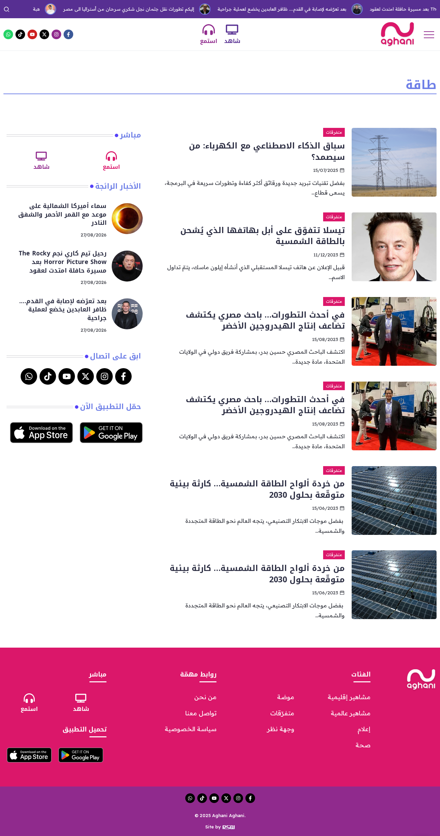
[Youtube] (32, 34)
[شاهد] (232, 29)
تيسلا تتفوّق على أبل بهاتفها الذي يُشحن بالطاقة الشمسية (262, 236)
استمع (208, 41)
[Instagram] (56, 34)
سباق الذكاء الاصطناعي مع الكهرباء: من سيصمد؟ (267, 151)
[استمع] (208, 29)
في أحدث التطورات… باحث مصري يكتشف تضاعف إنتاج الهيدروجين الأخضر (265, 320)
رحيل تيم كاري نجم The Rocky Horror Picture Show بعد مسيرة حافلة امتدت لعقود (63, 262)
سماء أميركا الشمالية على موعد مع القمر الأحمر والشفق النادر (62, 214)
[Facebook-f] (68, 34)
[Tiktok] (20, 34)
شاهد (232, 41)
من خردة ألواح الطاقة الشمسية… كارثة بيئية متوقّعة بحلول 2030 (257, 489)
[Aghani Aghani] (397, 33)
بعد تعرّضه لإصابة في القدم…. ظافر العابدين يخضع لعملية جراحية (266, 9)
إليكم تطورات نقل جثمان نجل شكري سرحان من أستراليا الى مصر (113, 9)
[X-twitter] (44, 34)
